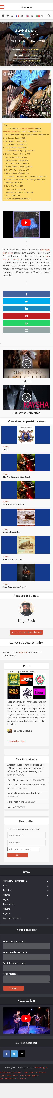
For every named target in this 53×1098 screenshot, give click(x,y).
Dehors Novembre (11, 532)
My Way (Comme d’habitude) (16, 477)
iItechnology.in (40, 1067)
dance (16, 259)
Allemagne (23, 60)
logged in (23, 652)
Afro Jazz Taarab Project (14, 587)
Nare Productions (15, 801)
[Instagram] (21, 1053)
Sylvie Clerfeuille (24, 730)
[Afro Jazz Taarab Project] (26, 572)
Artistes (6, 894)
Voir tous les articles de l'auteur (26, 632)
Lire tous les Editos (16, 741)
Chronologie (24, 1075)
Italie (37, 60)
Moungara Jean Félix (30, 49)
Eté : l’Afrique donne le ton (22, 671)
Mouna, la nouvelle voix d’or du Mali (24, 793)
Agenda (6, 913)
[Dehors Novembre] (26, 517)
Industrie (7, 890)
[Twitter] (14, 1053)
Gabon (31, 60)
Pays (5, 885)
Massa (6, 449)
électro (6, 259)
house (45, 256)
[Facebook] (6, 1053)
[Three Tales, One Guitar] (26, 490)
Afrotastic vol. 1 (26, 30)
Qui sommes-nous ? (9, 1078)
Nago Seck (29, 37)
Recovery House (29, 55)
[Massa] (26, 435)
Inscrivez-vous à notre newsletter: (23, 829)
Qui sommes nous (12, 918)
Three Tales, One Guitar (14, 504)
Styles (6, 899)
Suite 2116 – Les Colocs (13, 559)
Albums (6, 446)
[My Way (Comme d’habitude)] (26, 462)
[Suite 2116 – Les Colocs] (26, 545)
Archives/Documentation (15, 880)
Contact (22, 1078)
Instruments (9, 904)
